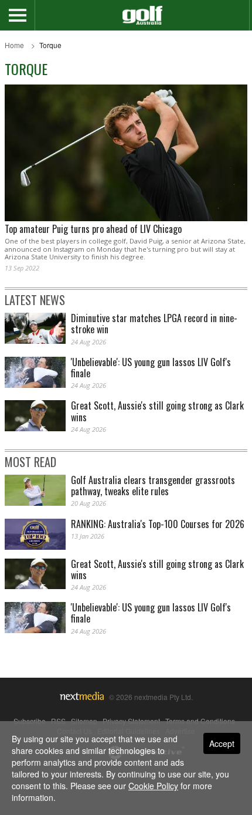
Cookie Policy (153, 786)
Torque (50, 45)
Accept (221, 743)
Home (14, 45)
